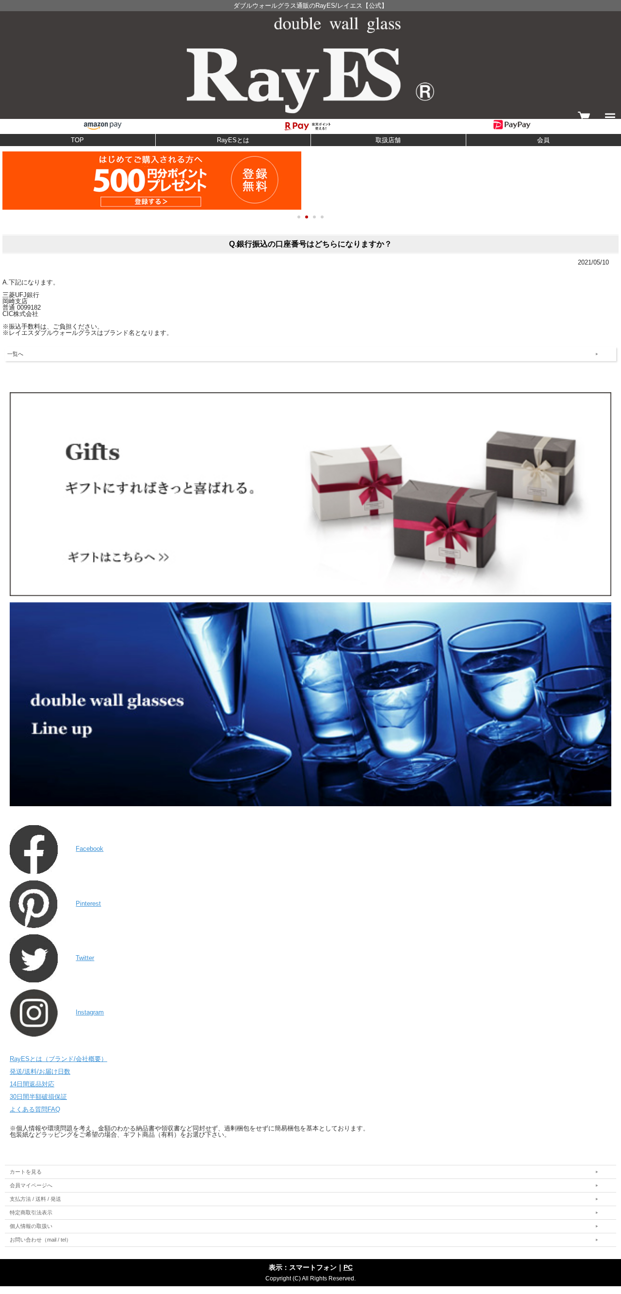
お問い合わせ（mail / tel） (40, 1240)
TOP (77, 140)
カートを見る (26, 1172)
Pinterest (88, 903)
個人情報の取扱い (31, 1226)
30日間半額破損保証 (38, 1096)
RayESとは (233, 140)
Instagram (90, 1012)
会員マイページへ (31, 1185)
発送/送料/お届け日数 (40, 1071)
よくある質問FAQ (35, 1109)
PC (348, 1267)
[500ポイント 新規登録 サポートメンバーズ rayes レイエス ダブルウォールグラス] (310, 180)
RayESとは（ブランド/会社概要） (58, 1058)
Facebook (89, 848)
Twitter (85, 958)
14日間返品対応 (32, 1084)
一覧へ (15, 354)
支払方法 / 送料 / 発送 (35, 1199)
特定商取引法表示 (31, 1212)
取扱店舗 (388, 140)
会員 (543, 140)
